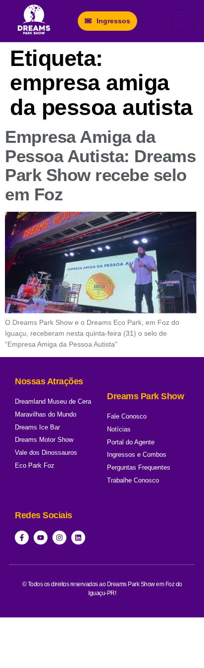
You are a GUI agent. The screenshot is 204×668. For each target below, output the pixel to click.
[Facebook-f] (22, 538)
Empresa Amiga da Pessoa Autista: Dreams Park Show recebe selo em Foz (100, 165)
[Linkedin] (78, 538)
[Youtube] (41, 538)
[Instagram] (59, 538)
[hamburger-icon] (183, 21)
